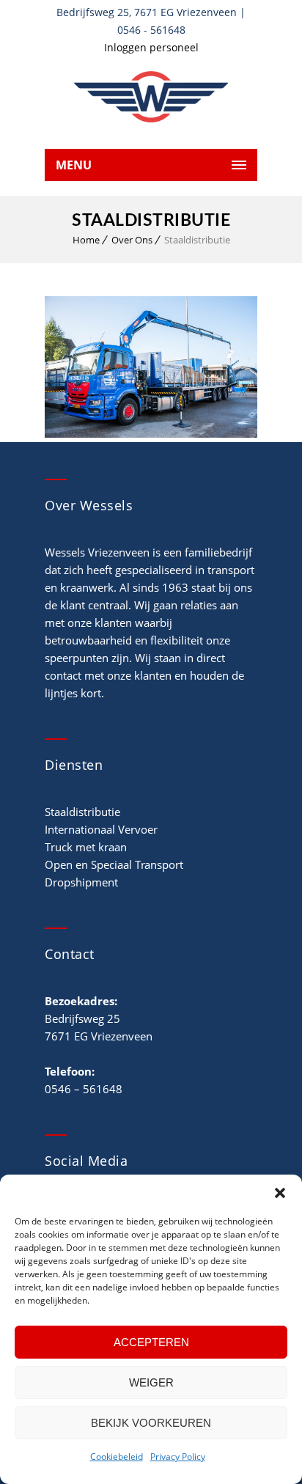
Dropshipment (81, 882)
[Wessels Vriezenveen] (151, 97)
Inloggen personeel (151, 47)
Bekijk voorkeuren (151, 1423)
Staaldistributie (82, 811)
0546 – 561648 (83, 1088)
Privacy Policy (177, 1456)
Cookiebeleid (116, 1456)
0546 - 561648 (151, 30)
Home (86, 239)
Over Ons (131, 239)
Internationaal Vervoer (101, 829)
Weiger (151, 1382)
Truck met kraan (86, 847)
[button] (280, 1193)
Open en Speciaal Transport (114, 864)
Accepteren (151, 1342)
